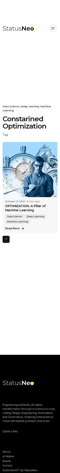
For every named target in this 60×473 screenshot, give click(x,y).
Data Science (11, 106)
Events (7, 461)
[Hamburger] (52, 28)
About (6, 451)
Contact (7, 465)
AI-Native (8, 456)
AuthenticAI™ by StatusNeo (20, 470)
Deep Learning (29, 106)
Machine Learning (17, 221)
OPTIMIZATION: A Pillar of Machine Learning (25, 208)
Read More (12, 228)
